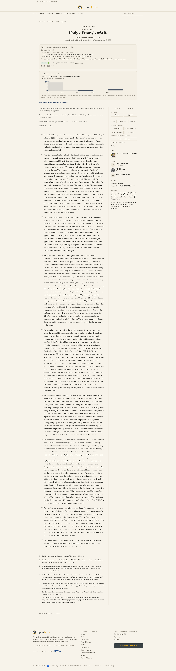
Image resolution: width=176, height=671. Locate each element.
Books (80, 13)
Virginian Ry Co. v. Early (69, 354)
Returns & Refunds (74, 666)
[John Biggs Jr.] (113, 170)
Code (42, 13)
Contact (63, 666)
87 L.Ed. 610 (79, 520)
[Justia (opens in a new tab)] (57, 651)
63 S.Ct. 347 (62, 529)
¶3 (42, 217)
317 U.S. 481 (52, 529)
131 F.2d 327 (59, 360)
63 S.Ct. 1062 (59, 532)
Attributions (87, 666)
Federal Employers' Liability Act (89, 135)
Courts (50, 13)
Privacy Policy (109, 666)
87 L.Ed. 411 (73, 529)
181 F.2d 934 (81, 556)
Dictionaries (70, 13)
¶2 (42, 154)
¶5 (42, 329)
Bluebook (132, 121)
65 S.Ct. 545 (59, 535)
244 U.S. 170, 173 (68, 351)
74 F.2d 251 (75, 357)
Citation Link (122, 121)
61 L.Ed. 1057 (92, 351)
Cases (35, 13)
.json (49, 613)
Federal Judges (86, 642)
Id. (99, 520)
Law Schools (85, 647)
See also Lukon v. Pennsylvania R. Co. (76, 434)
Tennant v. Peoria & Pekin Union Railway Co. (61, 59)
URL (114, 121)
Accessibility (52, 666)
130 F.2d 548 (90, 354)
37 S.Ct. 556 (81, 351)
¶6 (42, 395)
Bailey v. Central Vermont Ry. (90, 529)
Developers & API (120, 634)
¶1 (42, 134)
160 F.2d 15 (56, 434)
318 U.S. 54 (58, 520)
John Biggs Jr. (120, 169)
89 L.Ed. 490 (70, 535)
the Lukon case (86, 508)
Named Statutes (86, 650)
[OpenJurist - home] (88, 7)
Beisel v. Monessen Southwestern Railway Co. (77, 56)
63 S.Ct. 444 (68, 520)
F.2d (57, 22)
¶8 (42, 508)
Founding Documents (88, 652)
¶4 (42, 255)
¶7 (42, 439)
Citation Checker (86, 658)
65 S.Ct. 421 (55, 523)
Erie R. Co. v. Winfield (52, 351)
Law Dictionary (85, 639)
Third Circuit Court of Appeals (88, 38)
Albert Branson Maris (123, 174)
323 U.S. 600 (48, 535)
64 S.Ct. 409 (62, 526)
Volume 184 (50, 22)
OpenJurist (42, 22)
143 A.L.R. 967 (91, 520)
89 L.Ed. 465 (66, 523)
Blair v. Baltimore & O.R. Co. (92, 532)
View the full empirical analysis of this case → (54, 102)
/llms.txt (117, 637)
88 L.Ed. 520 (72, 526)
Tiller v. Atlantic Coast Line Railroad (88, 59)
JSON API (117, 640)
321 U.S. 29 (51, 526)
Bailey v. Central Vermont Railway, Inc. (113, 59)
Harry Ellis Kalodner (122, 164)
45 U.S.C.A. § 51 (56, 342)
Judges (59, 13)
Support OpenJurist (128, 646)
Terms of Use (98, 666)
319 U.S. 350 (48, 532)
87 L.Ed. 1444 (71, 532)
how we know (79, 63)
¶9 (42, 540)
